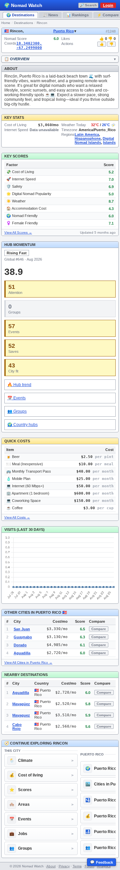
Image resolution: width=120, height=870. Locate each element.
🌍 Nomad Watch (23, 5)
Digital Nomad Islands (94, 140)
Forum (89, 866)
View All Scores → (18, 232)
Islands (109, 142)
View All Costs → (17, 517)
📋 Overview (16, 59)
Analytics (104, 866)
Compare (98, 629)
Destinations (23, 23)
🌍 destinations (20, 15)
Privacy (64, 866)
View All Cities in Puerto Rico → (28, 662)
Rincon (42, 23)
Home (5, 23)
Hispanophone (88, 138)
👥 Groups (17, 411)
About (51, 866)
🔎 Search (88, 5)
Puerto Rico (63, 31)
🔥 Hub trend (19, 384)
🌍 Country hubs (22, 424)
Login (108, 5)
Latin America (87, 134)
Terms (77, 866)
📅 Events (16, 398)
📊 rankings (77, 15)
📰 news (50, 15)
